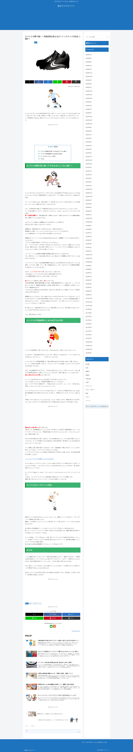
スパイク (32, 603)
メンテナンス (38, 603)
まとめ (42, 158)
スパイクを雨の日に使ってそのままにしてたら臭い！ (54, 151)
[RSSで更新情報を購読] (54, 626)
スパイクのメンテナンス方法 (48, 156)
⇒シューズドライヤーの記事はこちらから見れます (39, 459)
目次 (51, 146)
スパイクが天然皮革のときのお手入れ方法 (51, 153)
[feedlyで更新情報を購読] (51, 626)
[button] (76, 81)
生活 (27, 603)
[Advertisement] (66, 20)
